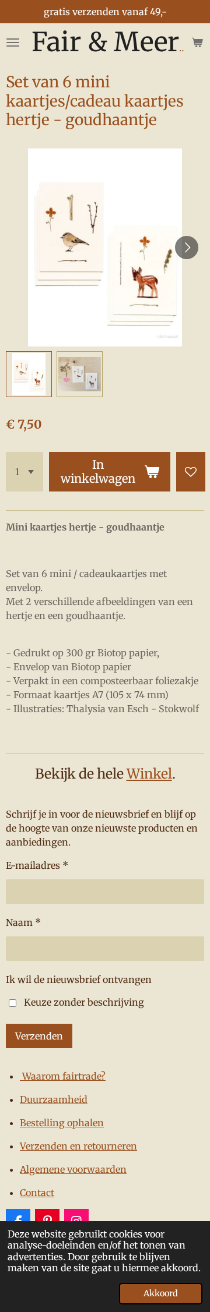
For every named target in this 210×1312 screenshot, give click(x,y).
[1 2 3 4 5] (24, 471)
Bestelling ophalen (62, 1123)
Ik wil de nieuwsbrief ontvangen (79, 979)
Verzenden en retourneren (78, 1146)
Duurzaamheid (54, 1099)
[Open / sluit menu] (13, 42)
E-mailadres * (37, 865)
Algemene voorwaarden (73, 1169)
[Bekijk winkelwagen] (197, 42)
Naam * (23, 922)
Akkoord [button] (161, 1293)
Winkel (149, 773)
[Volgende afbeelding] (186, 247)
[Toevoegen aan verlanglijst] (190, 471)
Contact (37, 1192)
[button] (29, 374)
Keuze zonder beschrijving (84, 1002)
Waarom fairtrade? (63, 1076)
